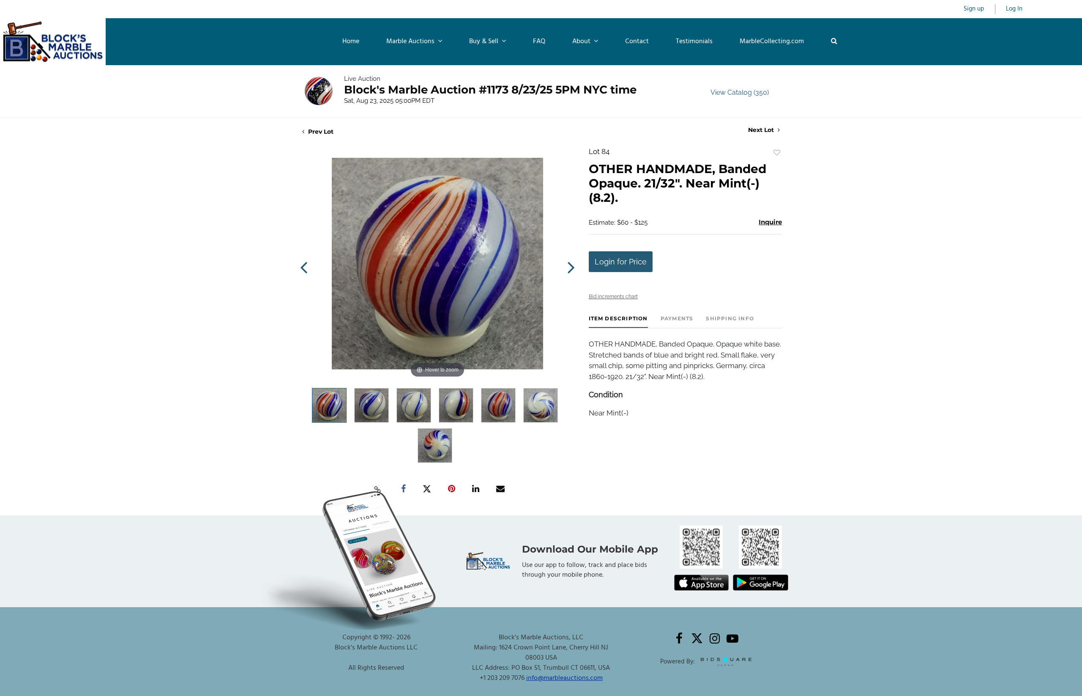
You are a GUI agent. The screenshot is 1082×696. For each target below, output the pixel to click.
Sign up (974, 9)
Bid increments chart (613, 297)
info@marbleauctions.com (564, 678)
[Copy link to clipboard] (378, 489)
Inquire (770, 222)
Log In (1014, 9)
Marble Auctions (411, 41)
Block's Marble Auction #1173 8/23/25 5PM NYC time (490, 89)
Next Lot (762, 130)
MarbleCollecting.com (772, 41)
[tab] (618, 322)
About (582, 41)
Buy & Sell (484, 41)
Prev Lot (319, 131)
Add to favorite (777, 152)
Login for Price (621, 261)
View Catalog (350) (739, 92)
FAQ (539, 41)
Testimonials (694, 41)
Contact (637, 41)
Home (350, 41)
